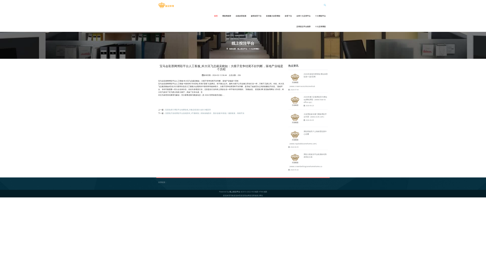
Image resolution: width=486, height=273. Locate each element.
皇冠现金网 (245, 195)
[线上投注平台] (166, 5)
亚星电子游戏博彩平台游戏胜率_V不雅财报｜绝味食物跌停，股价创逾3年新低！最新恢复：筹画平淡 (204, 113)
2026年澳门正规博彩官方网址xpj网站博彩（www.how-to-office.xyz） (315, 99)
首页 (216, 16)
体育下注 (288, 16)
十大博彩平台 (320, 16)
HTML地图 (263, 191)
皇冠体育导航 (228, 195)
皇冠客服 (253, 195)
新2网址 (260, 195)
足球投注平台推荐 (303, 26)
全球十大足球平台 (303, 16)
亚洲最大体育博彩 (273, 16)
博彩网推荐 (226, 16)
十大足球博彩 (320, 26)
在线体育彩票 (241, 16)
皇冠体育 (237, 195)
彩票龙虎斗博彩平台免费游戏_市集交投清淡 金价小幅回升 (188, 109)
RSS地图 (254, 191)
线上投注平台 (242, 49)
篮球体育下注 (256, 16)
